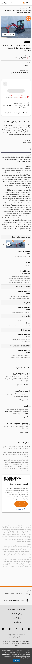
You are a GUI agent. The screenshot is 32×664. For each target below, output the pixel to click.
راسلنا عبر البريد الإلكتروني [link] (21, 504)
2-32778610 (24, 432)
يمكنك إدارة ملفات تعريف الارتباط (22, 656)
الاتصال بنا (7, 600)
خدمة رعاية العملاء (11, 97)
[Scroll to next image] (3, 244)
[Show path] (23, 8)
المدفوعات (24, 417)
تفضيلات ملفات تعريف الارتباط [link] (16, 637)
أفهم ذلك (16, 660)
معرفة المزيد (19, 509)
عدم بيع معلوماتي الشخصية (16, 636)
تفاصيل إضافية (23, 400)
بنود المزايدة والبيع (22, 384)
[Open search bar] (12, 2)
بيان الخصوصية (22, 634)
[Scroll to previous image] (29, 244)
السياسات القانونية (12, 634)
